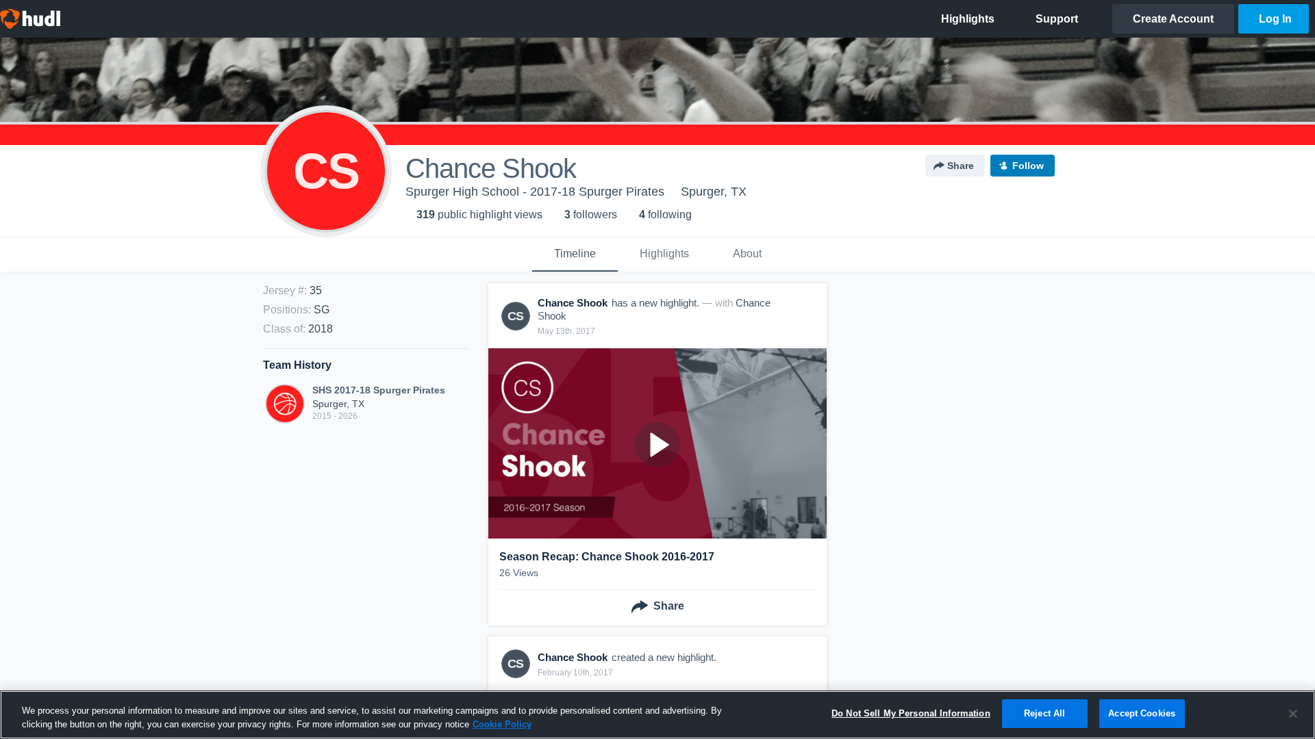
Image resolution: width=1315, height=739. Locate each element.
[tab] (575, 254)
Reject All (1044, 713)
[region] (657, 714)
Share (960, 165)
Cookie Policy (502, 724)
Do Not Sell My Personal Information (910, 713)
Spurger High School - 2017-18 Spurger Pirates (534, 191)
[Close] (1293, 714)
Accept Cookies (1141, 713)
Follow (1028, 165)
